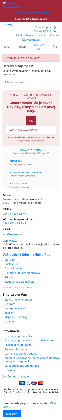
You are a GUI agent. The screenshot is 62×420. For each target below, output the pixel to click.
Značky (9, 312)
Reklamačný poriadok (18, 344)
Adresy (8, 277)
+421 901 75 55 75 (14, 222)
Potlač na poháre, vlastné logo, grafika (31, 12)
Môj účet (9, 259)
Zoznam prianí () (46, 27)
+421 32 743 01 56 (14, 214)
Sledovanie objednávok (19, 281)
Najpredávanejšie (15, 308)
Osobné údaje (13, 268)
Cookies (9, 370)
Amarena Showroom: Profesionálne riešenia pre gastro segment (31, 359)
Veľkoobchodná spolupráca (21, 365)
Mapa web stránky (16, 317)
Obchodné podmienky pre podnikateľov (29, 340)
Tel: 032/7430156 (45, 31)
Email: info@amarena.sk (31, 35)
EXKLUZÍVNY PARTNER (31, 150)
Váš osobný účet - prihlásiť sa (26, 255)
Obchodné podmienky (18, 336)
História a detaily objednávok (22, 272)
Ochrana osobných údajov (20, 353)
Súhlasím (11, 414)
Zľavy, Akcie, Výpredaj (18, 299)
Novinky (7, 24)
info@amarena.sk (13, 234)
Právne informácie (15, 349)
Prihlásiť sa (11, 264)
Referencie (9, 241)
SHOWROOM (16, 161)
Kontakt (55, 35)
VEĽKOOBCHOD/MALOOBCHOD (25, 172)
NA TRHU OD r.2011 (19, 183)
